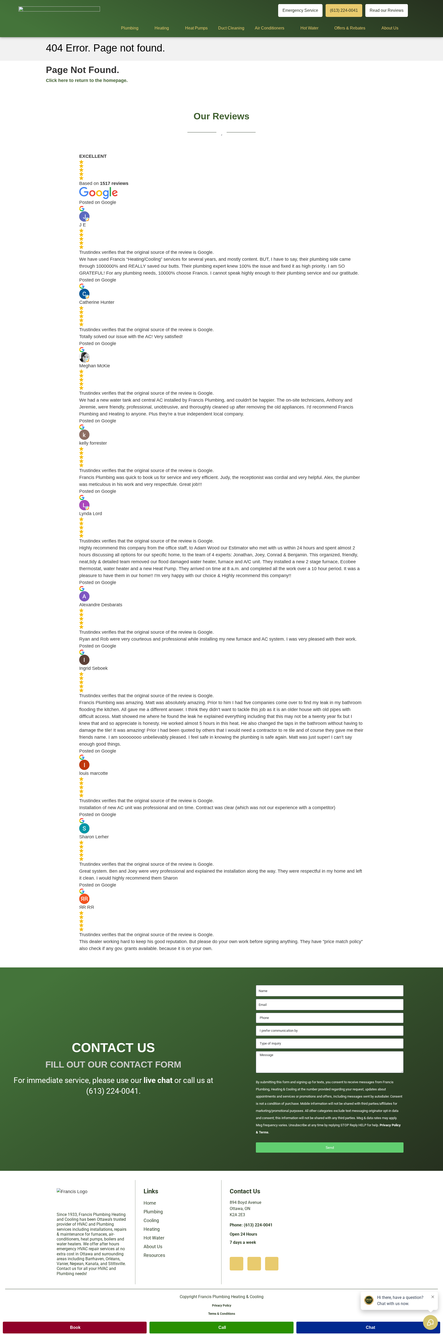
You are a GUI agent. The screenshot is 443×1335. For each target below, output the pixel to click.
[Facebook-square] (272, 1263)
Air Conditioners (269, 28)
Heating (162, 28)
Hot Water (309, 28)
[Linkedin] (252, 11)
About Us (389, 28)
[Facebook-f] (268, 11)
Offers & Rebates (349, 28)
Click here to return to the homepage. (87, 80)
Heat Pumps (196, 28)
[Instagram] (236, 11)
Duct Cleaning (231, 28)
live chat (158, 1080)
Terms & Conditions (221, 1314)
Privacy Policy (221, 1305)
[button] (75, 1327)
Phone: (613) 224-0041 (251, 1225)
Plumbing (129, 28)
